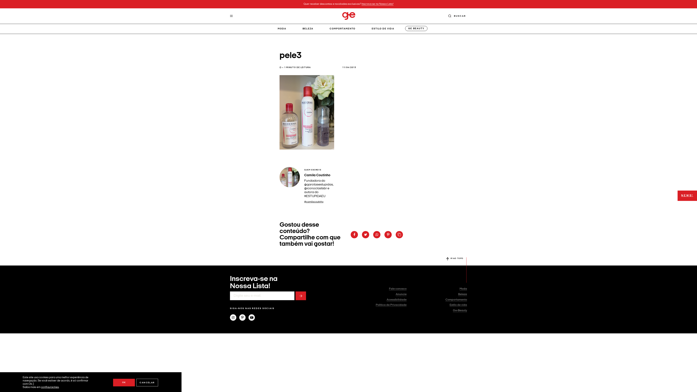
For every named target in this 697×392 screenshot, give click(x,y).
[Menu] (231, 16)
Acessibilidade (397, 299)
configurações (50, 387)
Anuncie (401, 294)
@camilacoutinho (313, 202)
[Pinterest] (243, 318)
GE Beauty (416, 28)
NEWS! (687, 195)
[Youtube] (253, 318)
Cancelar (147, 383)
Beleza (308, 29)
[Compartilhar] (354, 234)
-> (300, 295)
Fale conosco (398, 288)
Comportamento (343, 29)
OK (124, 382)
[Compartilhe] (399, 234)
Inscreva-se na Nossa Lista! (378, 4)
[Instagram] (234, 318)
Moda (282, 29)
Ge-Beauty (460, 310)
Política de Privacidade (391, 305)
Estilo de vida (383, 29)
